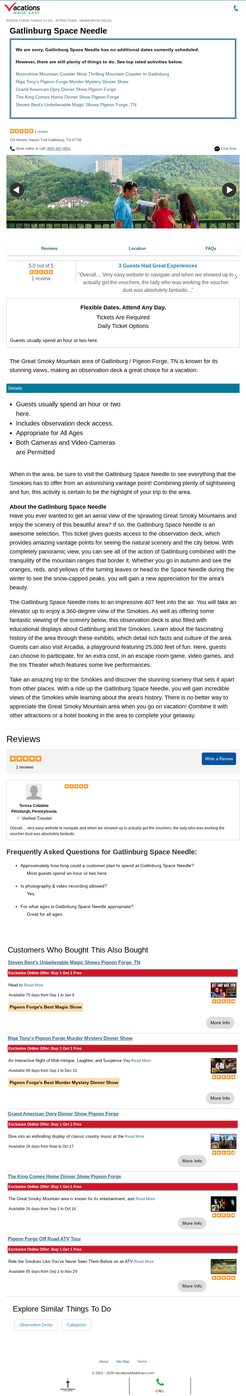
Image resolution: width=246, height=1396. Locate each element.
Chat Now (228, 148)
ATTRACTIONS (66, 20)
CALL (160, 1391)
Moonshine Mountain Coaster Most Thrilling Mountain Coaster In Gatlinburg (92, 73)
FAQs (211, 248)
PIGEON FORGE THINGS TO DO (29, 20)
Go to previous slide (17, 190)
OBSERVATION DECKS (95, 20)
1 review (41, 131)
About (103, 1361)
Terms (142, 1361)
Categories (76, 1325)
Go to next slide (229, 190)
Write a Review (219, 758)
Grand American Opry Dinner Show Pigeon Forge (66, 89)
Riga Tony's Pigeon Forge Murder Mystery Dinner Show (72, 81)
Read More (34, 985)
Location (137, 248)
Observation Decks (36, 1325)
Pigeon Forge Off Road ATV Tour (44, 1238)
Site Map (122, 1361)
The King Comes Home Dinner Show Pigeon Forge (67, 97)
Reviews (49, 248)
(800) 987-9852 (58, 148)
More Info (220, 1022)
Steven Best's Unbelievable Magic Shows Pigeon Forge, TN (76, 104)
